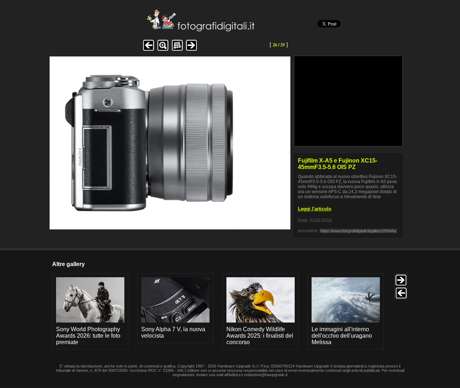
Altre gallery (68, 264)
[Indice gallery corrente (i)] (177, 50)
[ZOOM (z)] (162, 50)
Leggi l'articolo (314, 208)
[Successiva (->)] (191, 50)
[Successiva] (170, 224)
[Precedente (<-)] (148, 50)
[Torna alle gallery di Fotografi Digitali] (152, 29)
